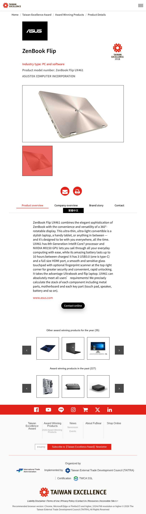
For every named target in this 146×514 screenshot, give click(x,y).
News (73, 423)
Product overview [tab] (32, 205)
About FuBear (93, 423)
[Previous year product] (26, 388)
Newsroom (72, 427)
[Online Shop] (85, 410)
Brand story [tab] (96, 205)
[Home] (12, 5)
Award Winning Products (69, 14)
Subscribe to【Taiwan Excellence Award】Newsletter (79, 446)
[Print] (77, 191)
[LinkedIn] (109, 410)
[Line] (61, 410)
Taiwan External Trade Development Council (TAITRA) (102, 470)
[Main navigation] (140, 5)
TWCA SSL (86, 478)
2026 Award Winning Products (52, 431)
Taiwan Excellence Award (36, 14)
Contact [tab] (119, 205)
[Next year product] (119, 388)
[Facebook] (36, 410)
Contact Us (81, 501)
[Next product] (119, 350)
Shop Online (114, 423)
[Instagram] (73, 410)
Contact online (73, 305)
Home (15, 14)
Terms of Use (53, 501)
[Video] (48, 410)
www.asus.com (43, 297)
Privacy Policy (68, 501)
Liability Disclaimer (36, 501)
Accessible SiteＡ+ (109, 501)
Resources (93, 501)
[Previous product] (26, 350)
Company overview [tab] (66, 205)
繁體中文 (73, 210)
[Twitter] (97, 410)
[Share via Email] (65, 191)
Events (72, 431)
